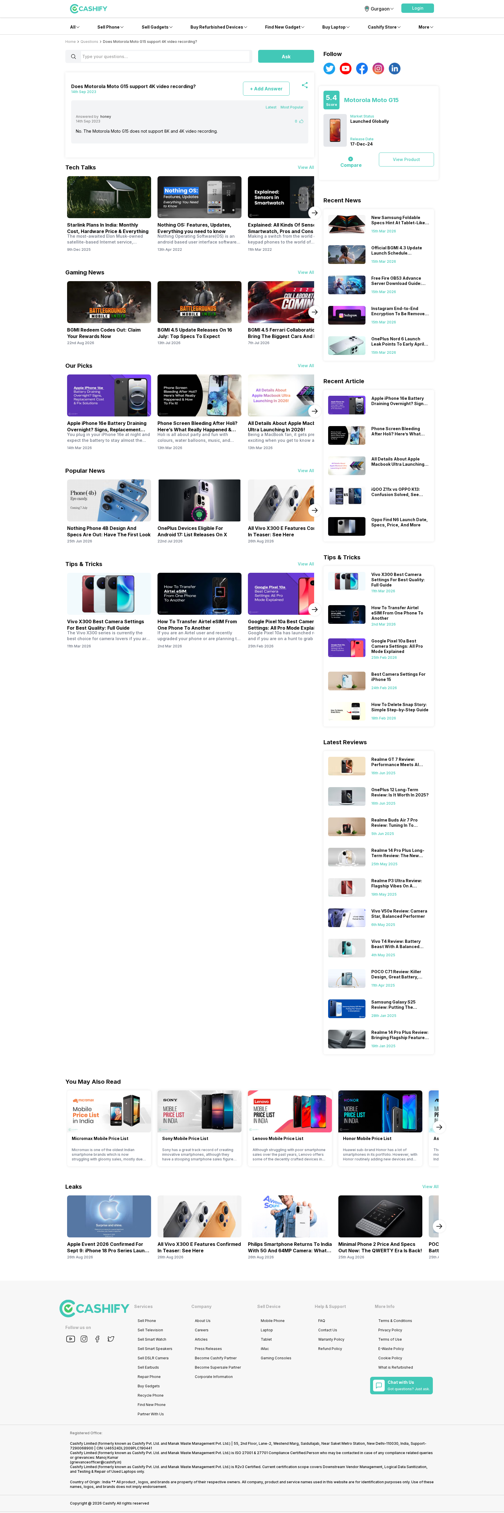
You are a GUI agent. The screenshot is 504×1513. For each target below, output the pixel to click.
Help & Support (330, 1306)
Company (201, 1306)
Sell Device (269, 1306)
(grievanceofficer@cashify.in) (95, 1462)
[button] (417, 8)
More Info (385, 1306)
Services (143, 1306)
